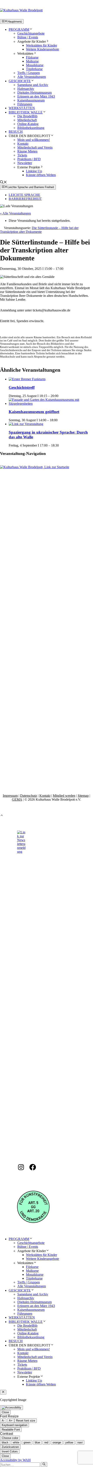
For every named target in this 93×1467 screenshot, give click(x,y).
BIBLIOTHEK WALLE (26, 112)
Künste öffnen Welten (41, 175)
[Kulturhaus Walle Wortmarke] (46, 467)
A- (3, 1420)
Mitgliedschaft (27, 120)
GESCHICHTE (20, 81)
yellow (69, 1442)
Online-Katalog (27, 124)
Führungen (24, 104)
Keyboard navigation (14, 1425)
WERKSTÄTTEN (22, 108)
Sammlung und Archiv (32, 85)
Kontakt (22, 143)
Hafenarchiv (25, 89)
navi (80, 1442)
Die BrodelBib (27, 116)
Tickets (22, 155)
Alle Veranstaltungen (31, 76)
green (27, 1442)
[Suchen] (44, 1464)
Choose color (10, 1438)
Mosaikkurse (34, 65)
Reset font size (25, 1420)
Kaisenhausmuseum (31, 100)
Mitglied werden (64, 795)
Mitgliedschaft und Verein (35, 147)
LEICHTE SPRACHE (24, 195)
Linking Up (34, 171)
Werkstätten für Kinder (41, 45)
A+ (11, 1420)
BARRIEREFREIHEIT (25, 199)
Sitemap (83, 795)
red (46, 1442)
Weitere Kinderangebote (42, 49)
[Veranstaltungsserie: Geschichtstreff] (60, 396)
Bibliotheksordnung (30, 128)
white (16, 1442)
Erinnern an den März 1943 (36, 96)
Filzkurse (32, 57)
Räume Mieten (27, 151)
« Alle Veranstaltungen (15, 213)
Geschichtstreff (22, 387)
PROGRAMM (19, 29)
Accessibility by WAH (15, 1460)
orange (57, 1442)
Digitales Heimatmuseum (34, 92)
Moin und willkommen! (33, 140)
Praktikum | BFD (29, 159)
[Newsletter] (21, 851)
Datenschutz (28, 795)
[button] (3, 182)
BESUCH (16, 131)
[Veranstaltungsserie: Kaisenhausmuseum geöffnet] (59, 420)
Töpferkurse (34, 69)
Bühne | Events (27, 37)
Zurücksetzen (10, 1447)
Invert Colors (10, 1451)
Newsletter (24, 163)
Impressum (10, 795)
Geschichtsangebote (31, 33)
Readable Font (11, 1429)
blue (37, 1442)
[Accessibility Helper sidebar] (11, 1407)
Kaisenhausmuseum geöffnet (34, 411)
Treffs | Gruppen (28, 73)
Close (5, 1412)
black (5, 1442)
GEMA (17, 799)
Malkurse (32, 61)
